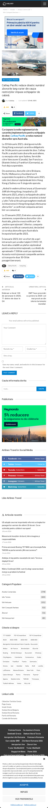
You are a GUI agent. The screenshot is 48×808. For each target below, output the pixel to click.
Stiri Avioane (6, 602)
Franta (24, 662)
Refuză (24, 792)
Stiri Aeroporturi (8, 618)
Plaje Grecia (6, 704)
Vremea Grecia (14, 730)
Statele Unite (15, 679)
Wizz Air (27, 683)
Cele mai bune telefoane (14, 755)
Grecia (5, 666)
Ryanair (36, 675)
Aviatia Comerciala (9, 592)
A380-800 (34, 640)
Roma (18, 675)
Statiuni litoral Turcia (32, 734)
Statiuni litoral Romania (10, 713)
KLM (33, 666)
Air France (14, 649)
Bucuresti (28, 653)
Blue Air (35, 649)
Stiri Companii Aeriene (10, 80)
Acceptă (24, 785)
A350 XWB (13, 640)
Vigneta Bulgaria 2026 (35, 755)
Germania (33, 662)
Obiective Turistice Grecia (11, 701)
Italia (27, 666)
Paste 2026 (32, 752)
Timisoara (35, 679)
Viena (19, 683)
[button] (44, 759)
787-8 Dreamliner (20, 635)
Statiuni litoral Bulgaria (10, 710)
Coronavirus (29, 657)
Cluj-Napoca (7, 657)
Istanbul (19, 666)
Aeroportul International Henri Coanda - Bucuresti (20, 644)
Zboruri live (32, 744)
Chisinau (38, 653)
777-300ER (7, 635)
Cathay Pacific (17, 135)
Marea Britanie (18, 670)
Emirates (6, 662)
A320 (5, 640)
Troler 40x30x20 (33, 748)
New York (30, 670)
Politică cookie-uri (17, 805)
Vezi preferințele (24, 799)
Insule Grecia (7, 707)
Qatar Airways (8, 675)
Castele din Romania (9, 718)
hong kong (23, 266)
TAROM (26, 679)
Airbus (5, 649)
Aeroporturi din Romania (14, 737)
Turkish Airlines (8, 683)
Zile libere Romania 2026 (32, 741)
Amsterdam (25, 649)
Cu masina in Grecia (31, 730)
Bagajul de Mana (18, 752)
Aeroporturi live (18, 744)
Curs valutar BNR (13, 741)
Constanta (18, 657)
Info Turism (6, 597)
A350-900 (24, 640)
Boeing (5, 653)
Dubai (39, 657)
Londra (40, 666)
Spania (5, 679)
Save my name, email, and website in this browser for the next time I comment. (24, 366)
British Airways (16, 653)
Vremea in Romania (35, 737)
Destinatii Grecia (14, 734)
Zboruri (5, 613)
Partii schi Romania (9, 716)
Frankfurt (16, 662)
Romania (27, 675)
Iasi (12, 666)
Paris (38, 670)
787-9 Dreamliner (35, 635)
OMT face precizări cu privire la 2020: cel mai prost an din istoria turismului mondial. (36, 298)
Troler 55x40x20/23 (16, 748)
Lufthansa (6, 670)
